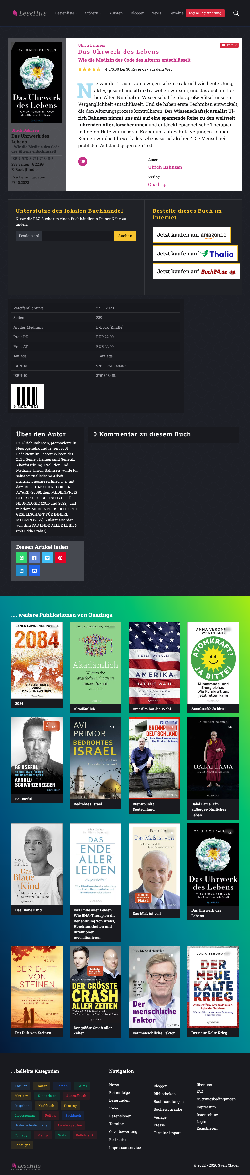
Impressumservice (125, 1147)
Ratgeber (22, 1105)
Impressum (206, 1106)
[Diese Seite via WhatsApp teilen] (21, 557)
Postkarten (118, 1139)
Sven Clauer (228, 1165)
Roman (62, 1086)
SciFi (62, 1135)
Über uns (204, 1084)
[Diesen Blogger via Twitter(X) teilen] (47, 557)
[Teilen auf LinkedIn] (21, 570)
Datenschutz (207, 1114)
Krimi (82, 1086)
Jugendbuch (76, 1095)
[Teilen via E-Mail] (34, 570)
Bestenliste (64, 13)
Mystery (21, 1095)
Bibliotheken (165, 1093)
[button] (234, 13)
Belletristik (85, 1135)
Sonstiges (22, 1145)
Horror (41, 1086)
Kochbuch (46, 1105)
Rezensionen (120, 1115)
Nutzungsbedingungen (216, 1099)
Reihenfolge (119, 1092)
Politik (232, 45)
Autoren (116, 13)
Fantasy (70, 1105)
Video (114, 1108)
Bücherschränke (168, 1109)
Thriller (21, 1086)
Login (201, 1121)
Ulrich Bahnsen (165, 167)
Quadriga (158, 184)
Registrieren (207, 1128)
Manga (43, 1135)
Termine (176, 13)
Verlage (160, 1117)
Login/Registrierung (205, 13)
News (156, 13)
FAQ (200, 1091)
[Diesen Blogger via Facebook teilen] (34, 557)
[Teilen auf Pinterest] (60, 557)
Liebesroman (25, 1115)
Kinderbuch (47, 1095)
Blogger (137, 13)
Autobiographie (69, 1125)
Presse (159, 1124)
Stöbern (91, 13)
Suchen (125, 235)
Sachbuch (73, 1115)
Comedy (21, 1135)
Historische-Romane (31, 1125)
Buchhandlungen (169, 1101)
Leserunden (119, 1100)
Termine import (167, 1132)
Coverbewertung (123, 1131)
